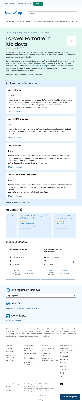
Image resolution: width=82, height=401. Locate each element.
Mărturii (64, 366)
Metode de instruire (11, 356)
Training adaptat (46, 355)
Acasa (9, 33)
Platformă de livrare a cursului (50, 360)
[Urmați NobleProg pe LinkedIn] (61, 384)
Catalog (10, 348)
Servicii (50, 21)
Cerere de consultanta (30, 358)
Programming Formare (20, 33)
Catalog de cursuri (12, 21)
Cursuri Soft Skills (39, 21)
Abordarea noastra (29, 349)
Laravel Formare (44, 33)
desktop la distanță (40, 66)
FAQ (62, 373)
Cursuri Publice (26, 21)
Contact (38, 3)
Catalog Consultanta (30, 363)
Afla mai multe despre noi (65, 21)
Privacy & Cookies (41, 396)
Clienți (63, 363)
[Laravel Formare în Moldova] (15, 12)
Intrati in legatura (70, 397)
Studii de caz (30, 354)
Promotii (10, 352)
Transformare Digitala (48, 349)
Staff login (41, 400)
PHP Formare (33, 33)
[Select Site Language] (6, 3)
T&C (62, 376)
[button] (73, 262)
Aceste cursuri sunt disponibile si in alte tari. (23, 308)
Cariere (63, 369)
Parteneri (64, 359)
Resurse (10, 360)
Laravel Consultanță (14, 320)
